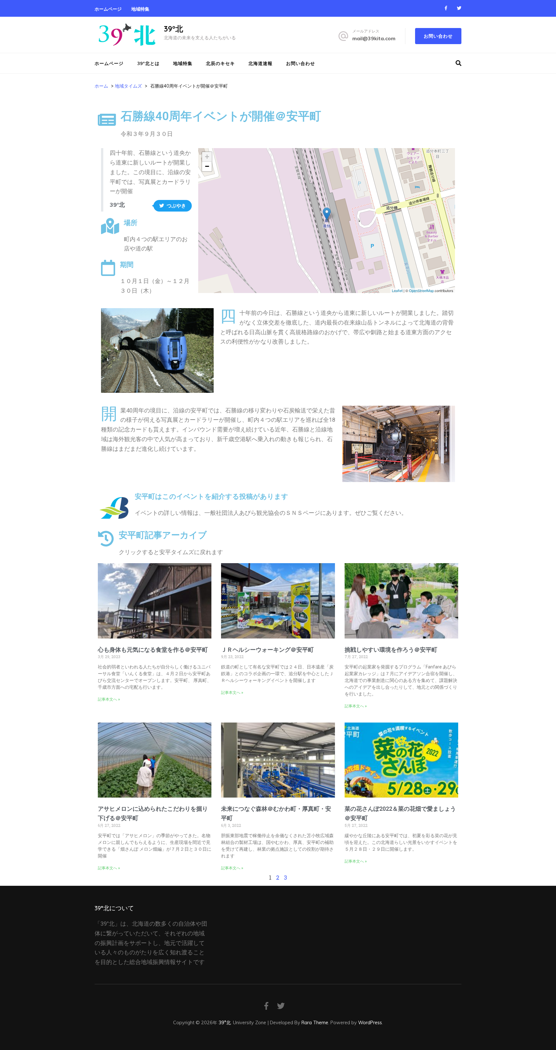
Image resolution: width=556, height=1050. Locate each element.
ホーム (101, 86)
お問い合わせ (438, 36)
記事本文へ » (109, 699)
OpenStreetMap (421, 290)
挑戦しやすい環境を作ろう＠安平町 (391, 649)
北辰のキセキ (220, 63)
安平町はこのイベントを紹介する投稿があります (211, 496)
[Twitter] (459, 8)
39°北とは (148, 63)
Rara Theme (314, 1022)
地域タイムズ (128, 86)
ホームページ (108, 9)
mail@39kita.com (373, 38)
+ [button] (207, 157)
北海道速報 (260, 63)
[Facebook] (446, 8)
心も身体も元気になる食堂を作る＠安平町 (153, 649)
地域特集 (140, 9)
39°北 (173, 28)
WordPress (370, 1022)
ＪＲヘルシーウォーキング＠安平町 (267, 649)
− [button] (207, 166)
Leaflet (397, 290)
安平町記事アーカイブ (163, 535)
